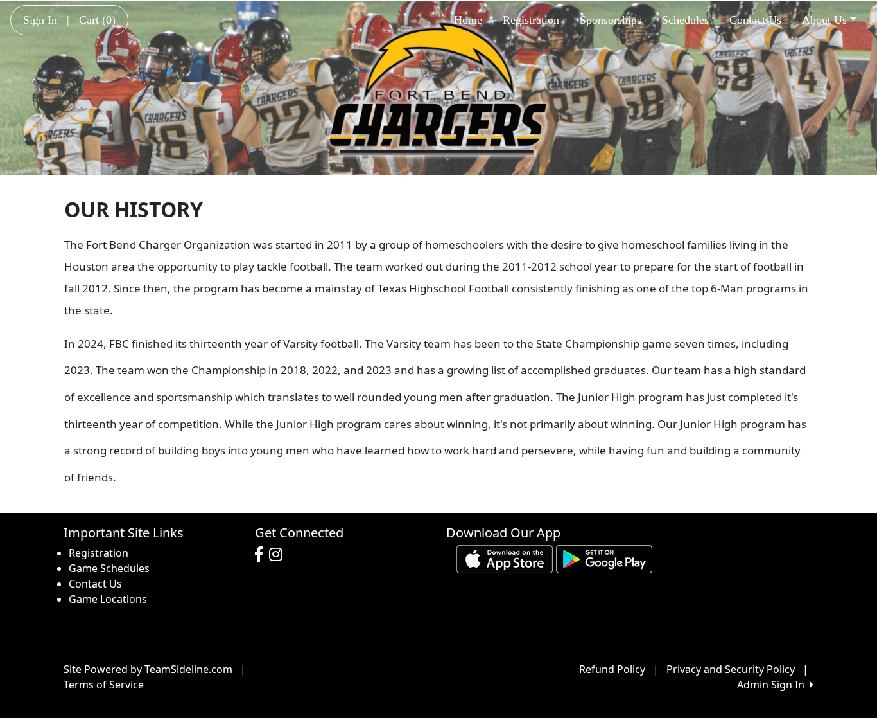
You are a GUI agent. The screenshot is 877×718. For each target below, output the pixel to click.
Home (468, 19)
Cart (97, 19)
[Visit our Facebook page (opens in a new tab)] (262, 554)
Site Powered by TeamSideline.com (148, 669)
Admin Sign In (773, 685)
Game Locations (108, 599)
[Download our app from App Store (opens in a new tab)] (504, 558)
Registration (531, 19)
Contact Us (755, 19)
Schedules (685, 19)
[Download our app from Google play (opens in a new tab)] (604, 558)
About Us (824, 19)
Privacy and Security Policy (730, 669)
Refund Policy (612, 669)
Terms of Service (104, 685)
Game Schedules (109, 568)
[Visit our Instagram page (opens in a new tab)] (279, 554)
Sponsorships (610, 19)
